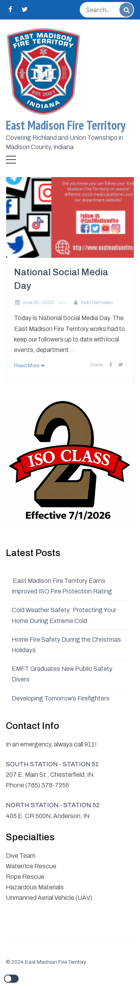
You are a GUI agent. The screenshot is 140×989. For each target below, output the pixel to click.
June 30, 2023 (38, 302)
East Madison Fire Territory (66, 125)
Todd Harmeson (96, 302)
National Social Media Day (61, 279)
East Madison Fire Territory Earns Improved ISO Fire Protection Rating (62, 586)
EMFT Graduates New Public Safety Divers (62, 674)
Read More (26, 365)
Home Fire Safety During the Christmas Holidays (66, 644)
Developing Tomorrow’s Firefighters (61, 698)
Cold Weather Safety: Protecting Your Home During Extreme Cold (64, 615)
